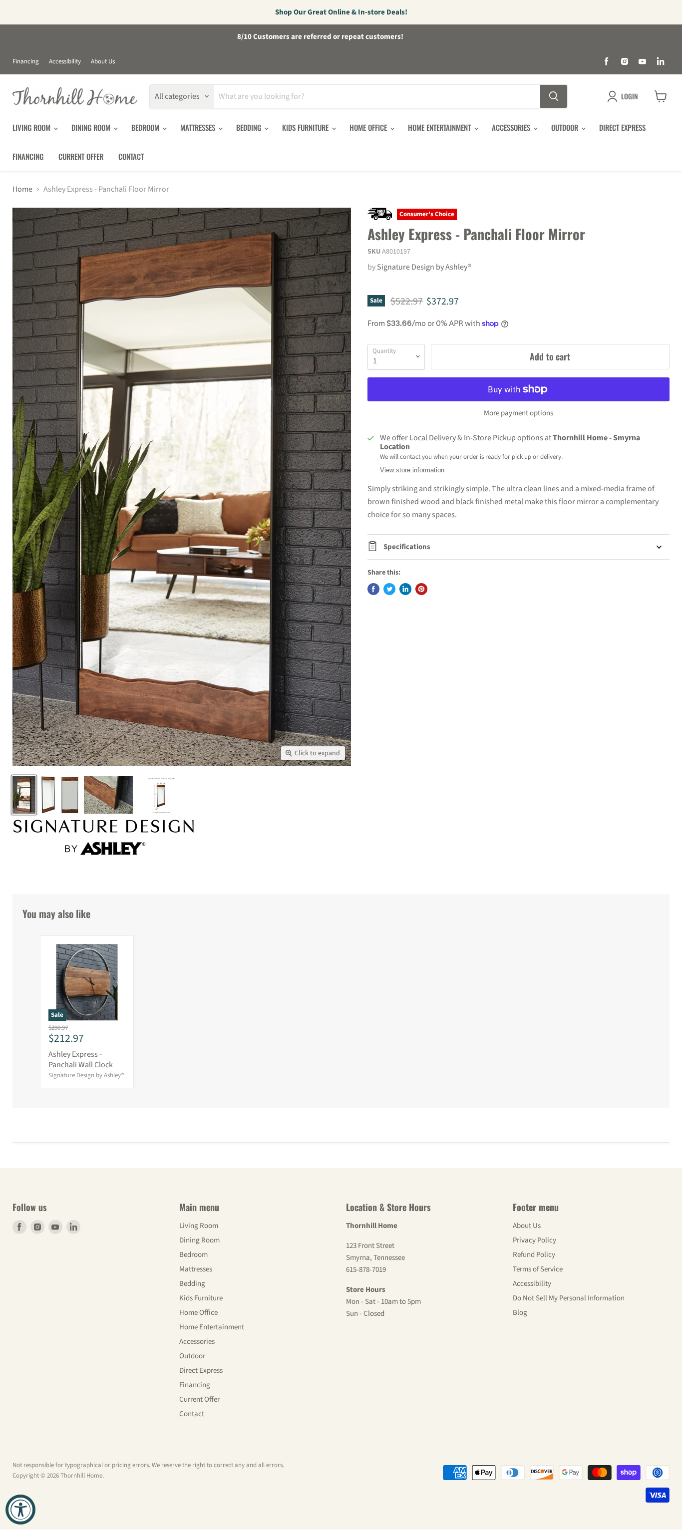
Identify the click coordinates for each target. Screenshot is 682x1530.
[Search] (553, 96)
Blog (520, 1312)
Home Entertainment (440, 127)
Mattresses (198, 127)
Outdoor (565, 127)
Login (629, 96)
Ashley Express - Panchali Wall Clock (80, 1059)
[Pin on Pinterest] (421, 589)
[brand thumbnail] (103, 837)
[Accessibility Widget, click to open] (20, 1510)
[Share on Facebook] (373, 589)
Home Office (369, 127)
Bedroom (146, 127)
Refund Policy (534, 1254)
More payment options (518, 413)
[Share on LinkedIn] (405, 589)
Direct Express (622, 127)
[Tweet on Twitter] (389, 589)
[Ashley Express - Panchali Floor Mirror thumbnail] (23, 795)
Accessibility (65, 61)
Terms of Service (538, 1269)
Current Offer (80, 156)
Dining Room (91, 127)
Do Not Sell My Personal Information (569, 1298)
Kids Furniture (306, 127)
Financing (25, 61)
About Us (103, 61)
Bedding (249, 127)
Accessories (512, 127)
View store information (412, 470)
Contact (131, 156)
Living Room (32, 127)
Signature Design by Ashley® (424, 267)
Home (22, 189)
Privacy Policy (534, 1240)
